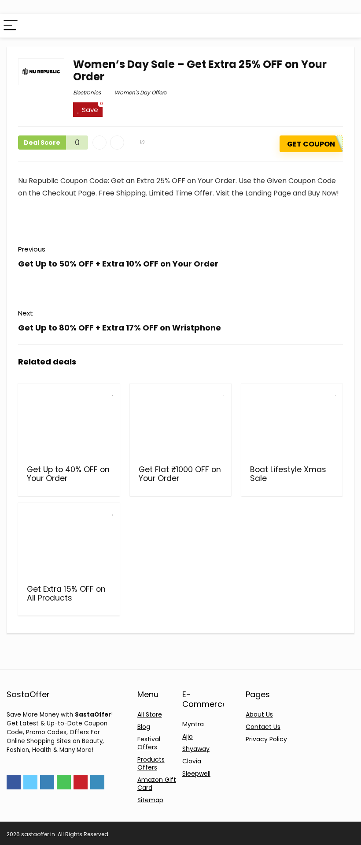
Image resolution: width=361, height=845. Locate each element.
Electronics (87, 92)
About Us (259, 714)
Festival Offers (148, 743)
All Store (149, 714)
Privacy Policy (266, 739)
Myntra (193, 724)
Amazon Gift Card (156, 783)
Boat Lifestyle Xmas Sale (288, 474)
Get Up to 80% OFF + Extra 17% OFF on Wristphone (119, 327)
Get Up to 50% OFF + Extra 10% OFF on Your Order (118, 263)
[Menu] (10, 26)
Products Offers (151, 763)
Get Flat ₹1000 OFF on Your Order (180, 474)
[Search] (347, 26)
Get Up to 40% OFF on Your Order (68, 474)
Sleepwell (196, 773)
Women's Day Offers (140, 92)
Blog (143, 726)
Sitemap (150, 800)
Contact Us (263, 726)
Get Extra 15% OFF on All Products (66, 593)
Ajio (187, 736)
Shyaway (196, 748)
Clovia (191, 761)
